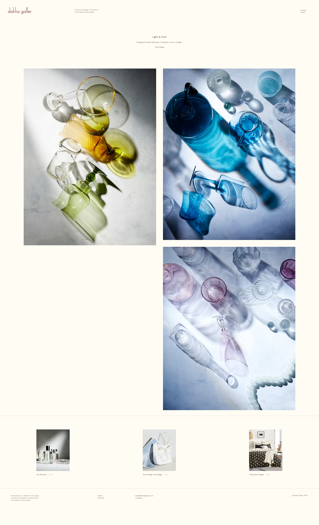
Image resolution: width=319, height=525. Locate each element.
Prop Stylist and (80, 12)
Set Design (90, 12)
